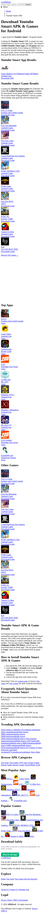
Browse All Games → (9, 255)
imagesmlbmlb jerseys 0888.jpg (16, 743)
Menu (5, 7)
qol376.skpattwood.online (17, 752)
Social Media (30, 765)
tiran (28, 730)
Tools (38, 765)
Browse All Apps (10, 855)
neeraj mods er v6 (8, 730)
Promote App (24, 889)
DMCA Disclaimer (20, 900)
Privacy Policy (6, 900)
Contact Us (13, 889)
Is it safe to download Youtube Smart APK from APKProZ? (21, 698)
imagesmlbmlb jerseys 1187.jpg (21, 741)
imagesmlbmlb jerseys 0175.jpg (20, 748)
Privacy (35, 909)
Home (3, 879)
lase (28, 752)
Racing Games (18, 765)
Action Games (33, 763)
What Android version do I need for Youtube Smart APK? (22, 718)
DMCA (4, 911)
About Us (5, 889)
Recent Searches (30, 879)
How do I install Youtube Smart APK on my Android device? (19, 713)
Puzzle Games (6, 765)
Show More (35, 752)
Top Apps (5, 763)
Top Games (13, 683)
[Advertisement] (22, 278)
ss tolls (32, 730)
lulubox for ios (20, 730)
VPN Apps (23, 763)
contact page (23, 681)
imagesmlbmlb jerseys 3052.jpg (20, 739)
